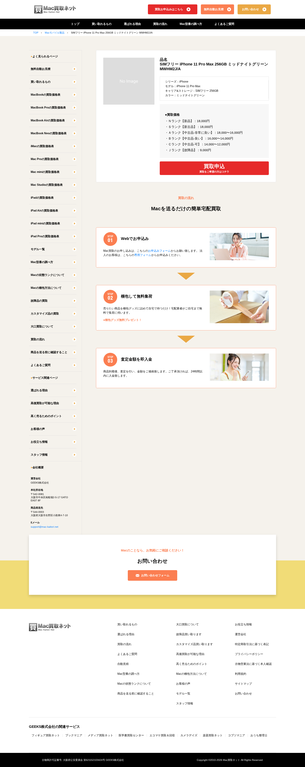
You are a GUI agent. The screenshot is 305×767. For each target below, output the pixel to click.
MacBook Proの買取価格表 (48, 107)
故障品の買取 (39, 300)
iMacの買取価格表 (42, 146)
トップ (75, 23)
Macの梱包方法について (46, 287)
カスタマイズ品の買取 (45, 313)
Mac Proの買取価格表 (45, 159)
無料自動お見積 (214, 9)
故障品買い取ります (189, 634)
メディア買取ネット (100, 735)
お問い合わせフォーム (155, 575)
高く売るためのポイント (46, 416)
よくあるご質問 (224, 23)
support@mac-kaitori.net (44, 526)
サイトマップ (243, 683)
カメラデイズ (188, 735)
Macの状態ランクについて (47, 274)
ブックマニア (73, 735)
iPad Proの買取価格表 (45, 236)
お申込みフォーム (159, 250)
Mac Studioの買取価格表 (47, 184)
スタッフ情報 (39, 454)
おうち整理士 (258, 735)
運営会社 (240, 634)
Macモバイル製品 (54, 32)
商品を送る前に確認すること (49, 352)
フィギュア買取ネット (46, 735)
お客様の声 (38, 428)
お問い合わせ (250, 9)
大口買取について (42, 326)
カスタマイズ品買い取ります (194, 644)
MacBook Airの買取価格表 (48, 120)
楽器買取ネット (213, 735)
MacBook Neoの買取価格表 (49, 133)
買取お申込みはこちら (169, 9)
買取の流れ (160, 23)
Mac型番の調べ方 (191, 23)
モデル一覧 (38, 249)
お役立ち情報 (39, 441)
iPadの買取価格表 (42, 197)
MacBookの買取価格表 (45, 94)
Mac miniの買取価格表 (45, 171)
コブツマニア (236, 735)
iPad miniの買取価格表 (45, 223)
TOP (35, 32)
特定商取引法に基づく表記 (252, 644)
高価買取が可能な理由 (45, 403)
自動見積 (123, 663)
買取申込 (214, 168)
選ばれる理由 (132, 23)
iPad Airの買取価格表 (44, 210)
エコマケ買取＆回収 (162, 735)
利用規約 (240, 673)
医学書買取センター (131, 735)
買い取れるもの (102, 23)
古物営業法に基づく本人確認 (253, 663)
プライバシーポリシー (249, 654)
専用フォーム (142, 254)
